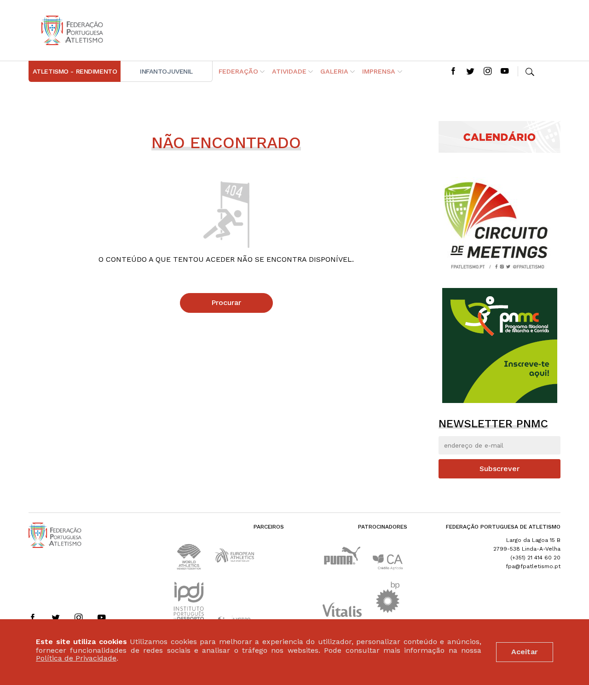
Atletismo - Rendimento (75, 71)
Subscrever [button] (499, 468)
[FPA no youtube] (505, 71)
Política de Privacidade (76, 658)
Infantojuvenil (166, 71)
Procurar (226, 302)
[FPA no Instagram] (488, 71)
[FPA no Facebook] (453, 71)
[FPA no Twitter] (470, 71)
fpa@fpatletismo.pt (533, 566)
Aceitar (524, 651)
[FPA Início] (72, 30)
